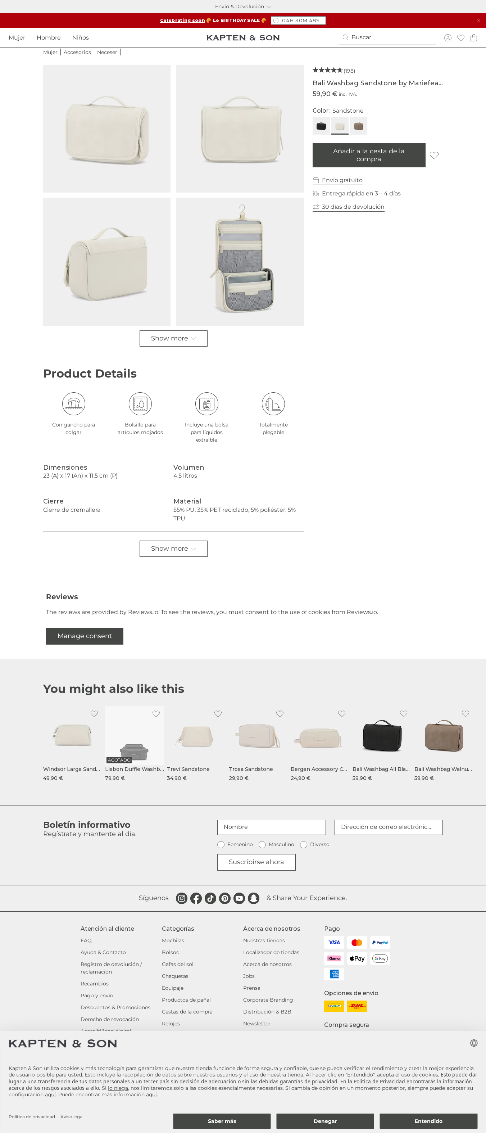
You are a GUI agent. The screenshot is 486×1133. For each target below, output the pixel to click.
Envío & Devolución (239, 6)
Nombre (236, 826)
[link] (72, 744)
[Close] (479, 20)
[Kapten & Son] (243, 38)
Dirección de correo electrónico (386, 826)
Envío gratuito (342, 180)
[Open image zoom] (107, 129)
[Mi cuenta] (447, 38)
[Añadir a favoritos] (434, 155)
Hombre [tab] (49, 37)
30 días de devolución (353, 206)
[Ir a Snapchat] (253, 898)
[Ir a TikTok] (210, 898)
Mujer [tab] (17, 37)
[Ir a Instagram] (181, 898)
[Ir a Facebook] (196, 898)
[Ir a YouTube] (239, 898)
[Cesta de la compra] (473, 38)
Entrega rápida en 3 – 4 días (361, 193)
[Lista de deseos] (460, 38)
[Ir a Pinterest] (225, 898)
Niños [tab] (80, 37)
